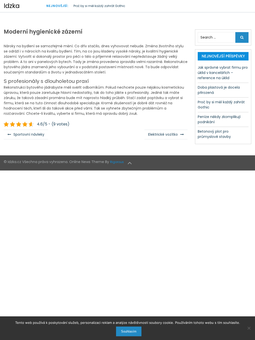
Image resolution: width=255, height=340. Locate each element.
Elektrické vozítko (163, 134)
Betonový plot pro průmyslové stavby (214, 134)
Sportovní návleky (28, 134)
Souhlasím (128, 331)
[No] (248, 328)
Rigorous (117, 162)
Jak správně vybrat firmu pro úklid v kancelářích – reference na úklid (223, 72)
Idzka (12, 5)
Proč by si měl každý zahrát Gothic (99, 6)
